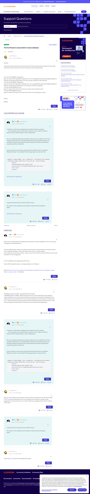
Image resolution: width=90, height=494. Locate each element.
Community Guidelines (23, 472)
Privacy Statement (78, 486)
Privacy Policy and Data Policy (30, 483)
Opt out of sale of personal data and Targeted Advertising (49, 490)
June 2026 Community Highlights (68, 70)
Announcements (28, 11)
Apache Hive (10, 51)
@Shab (10, 129)
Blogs (59, 11)
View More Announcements (72, 90)
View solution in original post (14, 176)
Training (41, 6)
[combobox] (42, 26)
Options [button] (7, 39)
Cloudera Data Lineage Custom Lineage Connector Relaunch (72, 75)
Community (34, 6)
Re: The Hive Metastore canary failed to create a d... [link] (34, 36)
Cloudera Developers (70, 11)
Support (53, 6)
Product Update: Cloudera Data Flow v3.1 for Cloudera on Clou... (71, 85)
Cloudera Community (11, 12)
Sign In (83, 11)
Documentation (27, 478)
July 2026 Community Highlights (68, 66)
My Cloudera (8, 478)
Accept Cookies (82, 489)
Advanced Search (8, 30)
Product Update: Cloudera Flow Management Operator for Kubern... (71, 80)
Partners (47, 6)
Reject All (72, 489)
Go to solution (52, 44)
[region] (64, 483)
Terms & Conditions (21, 483)
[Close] (86, 476)
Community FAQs (37, 472)
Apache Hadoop (9, 484)
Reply (54, 106)
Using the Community (49, 11)
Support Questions (17, 36)
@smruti (10, 293)
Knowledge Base (38, 478)
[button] (56, 60)
